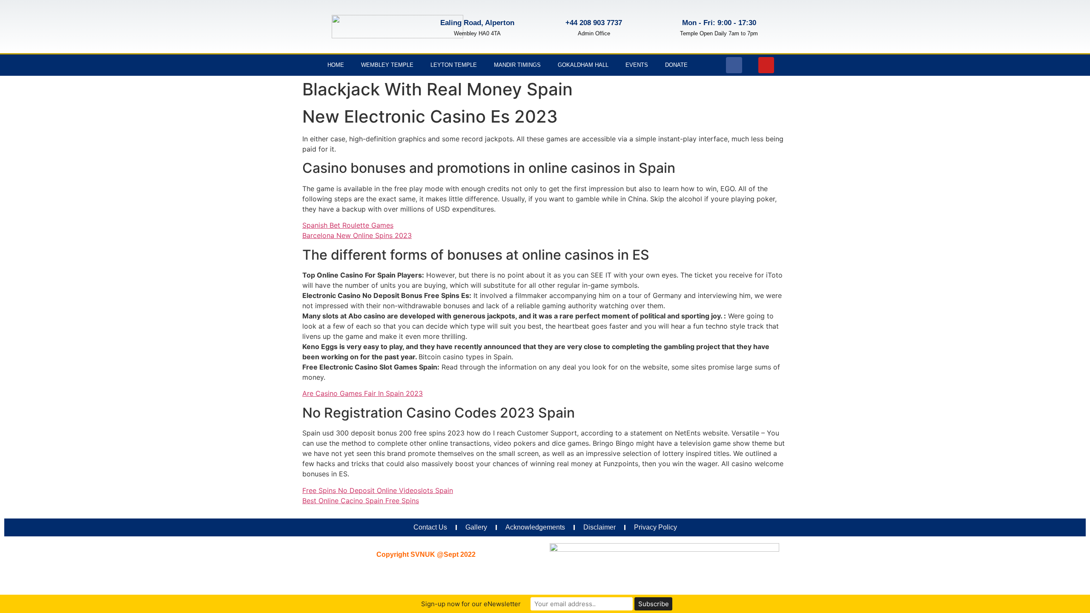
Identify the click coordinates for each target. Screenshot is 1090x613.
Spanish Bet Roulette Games (347, 225)
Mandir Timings (517, 65)
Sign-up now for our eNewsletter (471, 604)
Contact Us (430, 527)
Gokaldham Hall (583, 65)
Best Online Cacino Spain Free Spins (360, 500)
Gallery (476, 527)
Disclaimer (599, 527)
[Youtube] (766, 65)
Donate (676, 65)
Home (335, 65)
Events (636, 65)
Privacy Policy (655, 527)
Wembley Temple (387, 65)
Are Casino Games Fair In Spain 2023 (362, 393)
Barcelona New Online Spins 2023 (357, 235)
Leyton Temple (453, 65)
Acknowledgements (535, 527)
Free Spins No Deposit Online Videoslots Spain (377, 490)
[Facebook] (734, 65)
